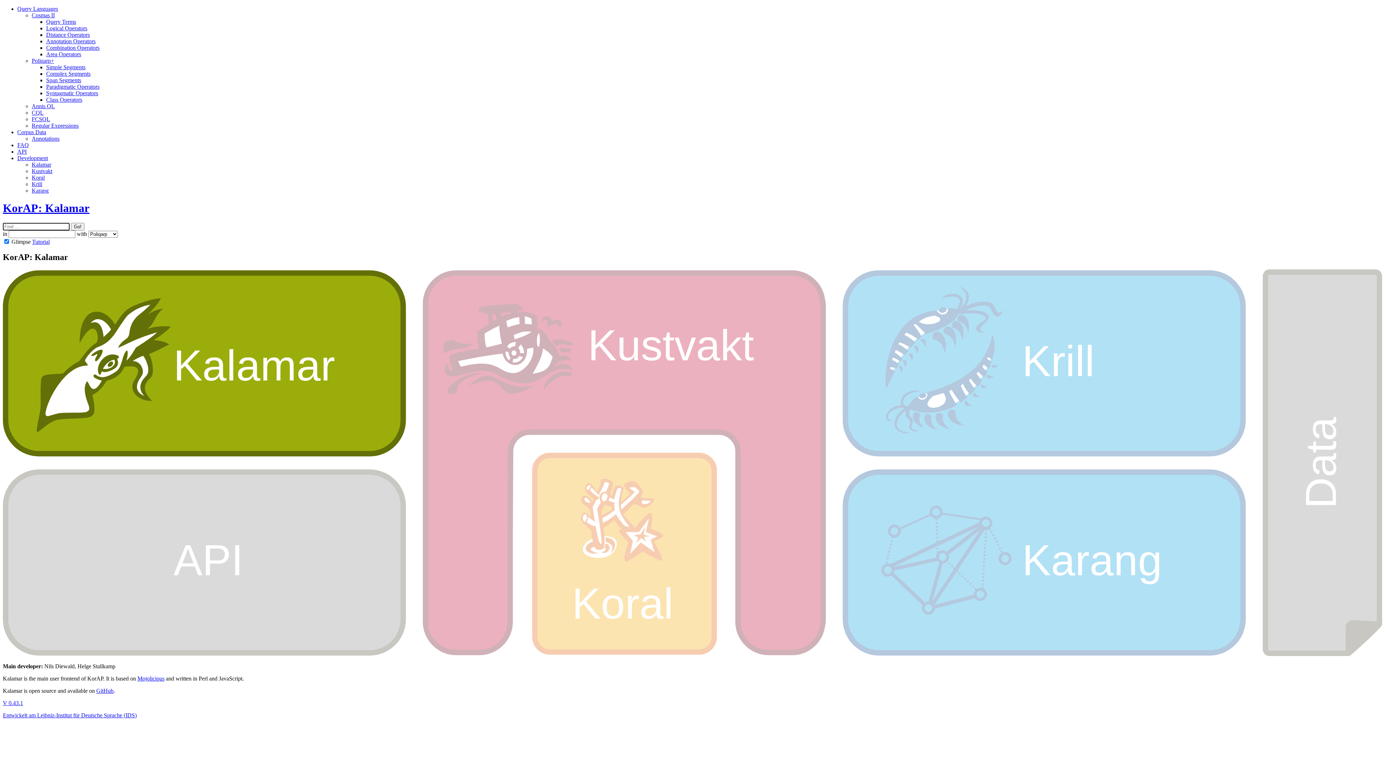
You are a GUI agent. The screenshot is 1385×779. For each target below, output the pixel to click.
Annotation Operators (71, 41)
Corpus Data (31, 132)
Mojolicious (150, 678)
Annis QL (43, 106)
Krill (37, 184)
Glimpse (21, 242)
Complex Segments (68, 74)
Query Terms (61, 22)
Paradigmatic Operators (73, 87)
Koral (38, 178)
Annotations (46, 139)
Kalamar (41, 165)
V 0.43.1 (13, 703)
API (22, 152)
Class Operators (64, 100)
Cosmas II (43, 15)
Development (32, 158)
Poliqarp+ (43, 61)
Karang (40, 191)
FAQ (23, 145)
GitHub (105, 691)
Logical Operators (66, 28)
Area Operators (63, 54)
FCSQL (41, 119)
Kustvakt (42, 171)
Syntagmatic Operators (72, 93)
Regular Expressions (55, 126)
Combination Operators (73, 48)
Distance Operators (68, 35)
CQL (38, 113)
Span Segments (63, 80)
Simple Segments (65, 67)
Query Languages (37, 9)
